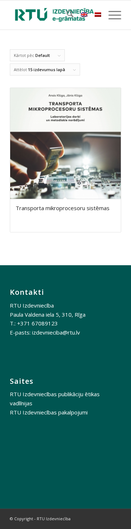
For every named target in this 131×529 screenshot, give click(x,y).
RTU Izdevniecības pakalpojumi (49, 412)
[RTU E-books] (54, 15)
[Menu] (111, 15)
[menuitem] (66, 15)
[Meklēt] (66, 15)
